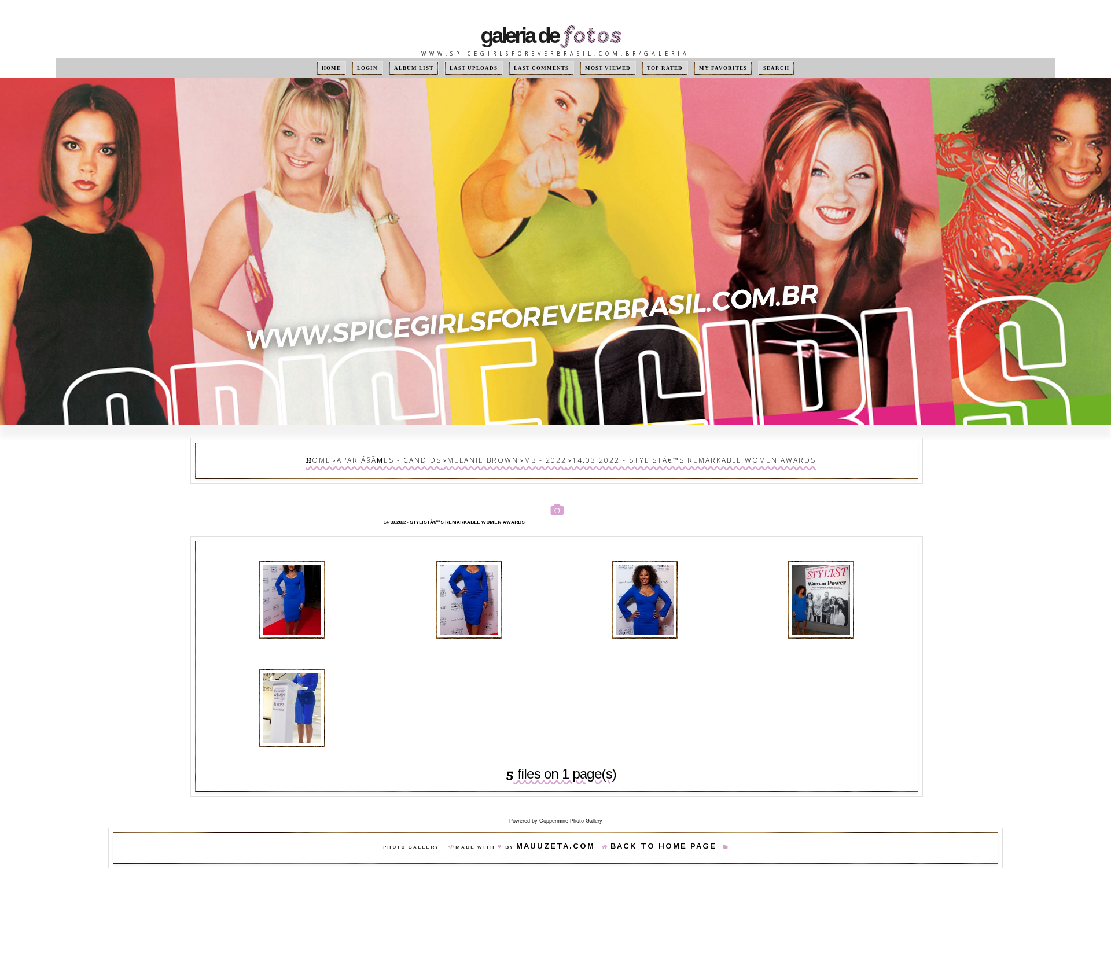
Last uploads (485, 68)
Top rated (649, 68)
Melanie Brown (501, 458)
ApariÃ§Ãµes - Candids (427, 458)
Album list (431, 68)
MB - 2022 (551, 458)
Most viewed (600, 68)
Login (390, 68)
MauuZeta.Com (572, 831)
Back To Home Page (651, 831)
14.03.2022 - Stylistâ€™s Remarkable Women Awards (667, 458)
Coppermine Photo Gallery (570, 805)
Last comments (543, 68)
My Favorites (701, 68)
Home (360, 68)
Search (747, 68)
